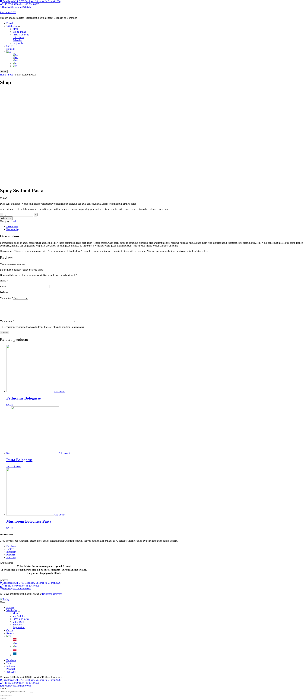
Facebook (11, 546)
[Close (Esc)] (1, 695)
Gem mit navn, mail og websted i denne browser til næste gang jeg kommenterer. (44, 327)
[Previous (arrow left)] (1, 698)
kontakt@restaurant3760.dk (17, 7)
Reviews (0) (12, 229)
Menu (3, 71)
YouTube (11, 557)
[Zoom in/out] (11, 695)
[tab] (155, 226)
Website (4, 292)
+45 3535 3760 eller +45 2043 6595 (21, 4)
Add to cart (6, 218)
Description (12, 226)
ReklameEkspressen (52, 594)
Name (4, 280)
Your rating (6, 298)
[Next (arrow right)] (4, 698)
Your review (7, 321)
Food (10, 74)
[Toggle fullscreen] (7, 695)
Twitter (9, 549)
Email (4, 286)
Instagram (11, 551)
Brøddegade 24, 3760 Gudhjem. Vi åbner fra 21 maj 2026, (31, 1)
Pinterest (10, 554)
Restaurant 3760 (8, 12)
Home (3, 74)
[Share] (4, 695)
